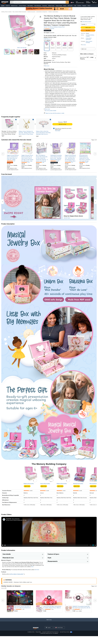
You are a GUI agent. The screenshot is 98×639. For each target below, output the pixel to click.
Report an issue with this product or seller (54, 113)
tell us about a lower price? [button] (17, 574)
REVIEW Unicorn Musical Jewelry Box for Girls (16, 520)
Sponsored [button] (3, 588)
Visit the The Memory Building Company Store (54, 27)
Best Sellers (30, 5)
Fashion (79, 5)
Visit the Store (67, 217)
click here (37, 569)
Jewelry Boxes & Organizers (41, 11)
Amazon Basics (22, 5)
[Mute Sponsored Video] (31, 603)
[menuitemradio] (93, 545)
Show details (57, 130)
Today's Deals (59, 5)
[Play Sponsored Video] (49, 597)
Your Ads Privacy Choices (65, 631)
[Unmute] (95, 545)
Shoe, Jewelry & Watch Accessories (19, 11)
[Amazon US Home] (35, 628)
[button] (3, 5)
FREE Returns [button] (47, 39)
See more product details (50, 110)
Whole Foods (51, 5)
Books (64, 5)
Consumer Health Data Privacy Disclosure (50, 631)
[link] (27, 124)
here (32, 566)
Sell (75, 5)
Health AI (8, 5)
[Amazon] (5, 2)
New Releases (37, 5)
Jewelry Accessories (31, 11)
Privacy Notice (38, 631)
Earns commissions (16, 518)
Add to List (83, 49)
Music (89, 5)
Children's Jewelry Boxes (53, 11)
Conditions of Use (31, 631)
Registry (84, 5)
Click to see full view (21, 47)
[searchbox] (40, 2)
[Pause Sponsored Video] (31, 601)
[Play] (2, 545)
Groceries (44, 5)
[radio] (6, 51)
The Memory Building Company (90, 36)
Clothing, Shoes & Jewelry (6, 11)
